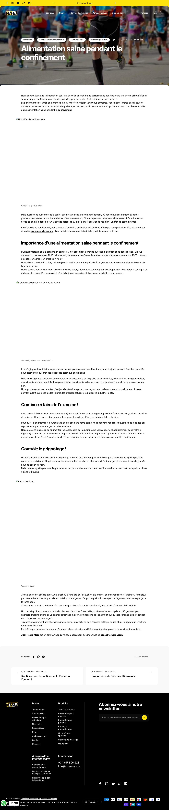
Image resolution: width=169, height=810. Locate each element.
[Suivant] (115, 3)
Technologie (38, 709)
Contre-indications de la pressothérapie (41, 772)
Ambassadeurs (39, 736)
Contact (36, 740)
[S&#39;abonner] (144, 717)
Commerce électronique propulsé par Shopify (39, 798)
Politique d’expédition (69, 802)
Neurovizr (36, 724)
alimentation (27, 40)
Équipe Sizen (38, 728)
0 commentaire (142, 657)
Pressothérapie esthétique (39, 718)
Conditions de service (53, 802)
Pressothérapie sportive (99, 40)
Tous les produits (66, 709)
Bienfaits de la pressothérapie (39, 765)
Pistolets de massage (68, 739)
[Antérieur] (54, 3)
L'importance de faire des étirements (113, 676)
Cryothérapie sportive (64, 734)
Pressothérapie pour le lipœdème (41, 779)
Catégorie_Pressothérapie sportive (51, 40)
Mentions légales (11, 806)
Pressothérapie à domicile (66, 714)
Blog (34, 732)
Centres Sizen (38, 713)
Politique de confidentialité (36, 802)
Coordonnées (23, 806)
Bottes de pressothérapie (65, 727)
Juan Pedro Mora (77, 40)
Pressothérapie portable (65, 721)
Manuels (36, 744)
